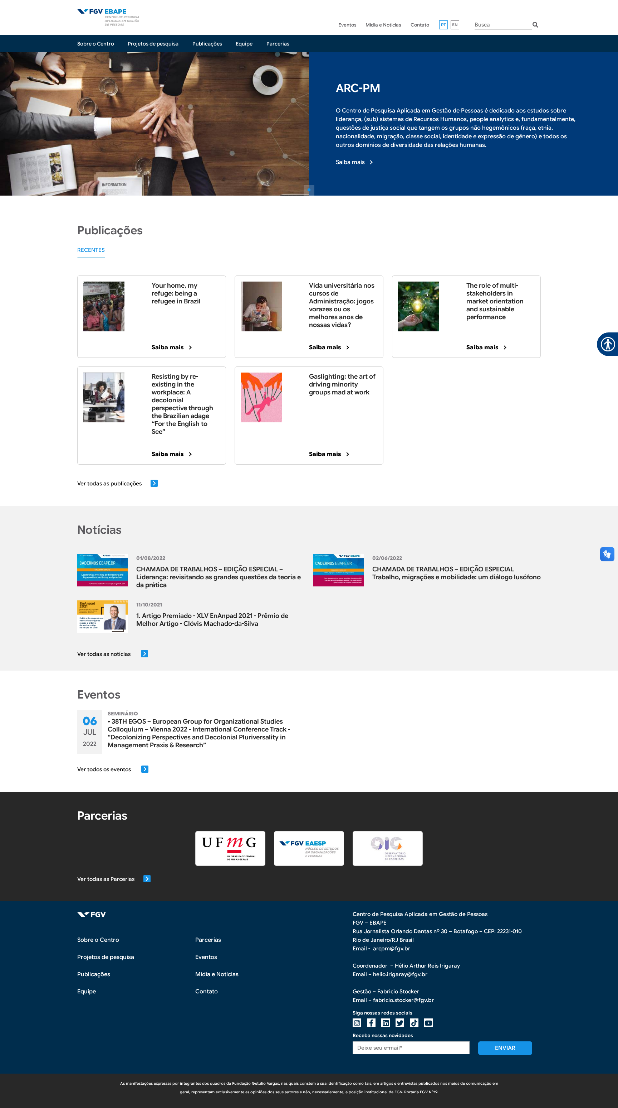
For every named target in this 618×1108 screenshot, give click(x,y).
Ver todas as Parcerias (105, 879)
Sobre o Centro (95, 43)
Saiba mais (350, 162)
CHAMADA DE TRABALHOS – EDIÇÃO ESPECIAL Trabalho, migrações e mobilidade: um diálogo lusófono (456, 573)
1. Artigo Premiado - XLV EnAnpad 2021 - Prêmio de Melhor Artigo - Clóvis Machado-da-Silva (212, 620)
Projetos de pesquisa (153, 43)
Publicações (207, 43)
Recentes (91, 250)
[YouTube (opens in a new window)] (428, 1022)
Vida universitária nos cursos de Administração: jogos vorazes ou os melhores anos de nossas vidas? (341, 305)
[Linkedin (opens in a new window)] (385, 1022)
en (455, 24)
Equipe (244, 43)
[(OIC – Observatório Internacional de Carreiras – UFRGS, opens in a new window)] (388, 848)
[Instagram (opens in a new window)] (357, 1022)
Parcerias (277, 43)
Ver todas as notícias (104, 654)
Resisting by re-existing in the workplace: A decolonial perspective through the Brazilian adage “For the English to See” (182, 404)
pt (443, 24)
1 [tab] (309, 190)
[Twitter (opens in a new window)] (400, 1022)
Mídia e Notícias (383, 25)
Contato (420, 25)
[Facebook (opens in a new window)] (371, 1022)
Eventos (347, 25)
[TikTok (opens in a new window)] (414, 1022)
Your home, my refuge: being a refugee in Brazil (176, 293)
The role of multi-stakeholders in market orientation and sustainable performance (495, 301)
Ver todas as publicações (109, 483)
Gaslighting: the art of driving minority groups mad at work (342, 384)
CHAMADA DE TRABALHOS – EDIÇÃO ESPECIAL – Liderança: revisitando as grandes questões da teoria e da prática (218, 577)
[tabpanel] (309, 124)
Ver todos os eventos (104, 769)
